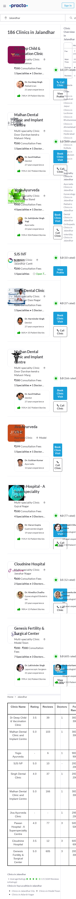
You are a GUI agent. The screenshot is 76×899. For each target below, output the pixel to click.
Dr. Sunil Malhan (33, 157)
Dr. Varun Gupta (33, 525)
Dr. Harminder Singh (34, 318)
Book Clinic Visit (57, 450)
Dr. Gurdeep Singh (33, 82)
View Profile (60, 271)
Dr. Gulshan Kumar (34, 460)
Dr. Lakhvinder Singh (35, 665)
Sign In (68, 5)
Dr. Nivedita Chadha (34, 592)
